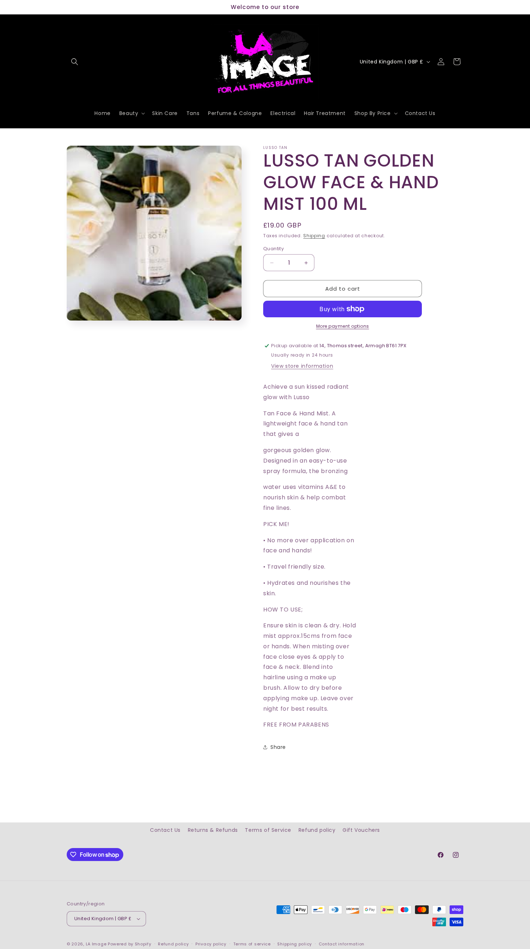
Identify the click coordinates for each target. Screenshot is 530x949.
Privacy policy (210, 943)
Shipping (314, 236)
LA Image (96, 944)
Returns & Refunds (213, 830)
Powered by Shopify (129, 944)
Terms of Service (268, 830)
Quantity (273, 248)
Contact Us (165, 830)
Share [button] (278, 747)
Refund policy (317, 830)
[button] (75, 62)
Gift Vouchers (361, 830)
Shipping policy (294, 943)
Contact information (342, 943)
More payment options (342, 326)
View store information (302, 366)
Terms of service (252, 943)
